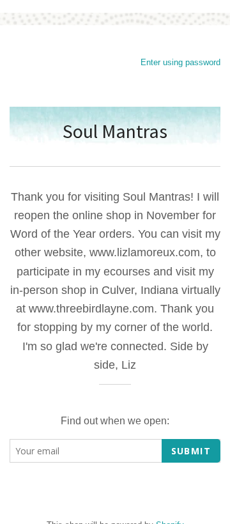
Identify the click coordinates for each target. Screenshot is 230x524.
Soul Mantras (115, 131)
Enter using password (180, 62)
